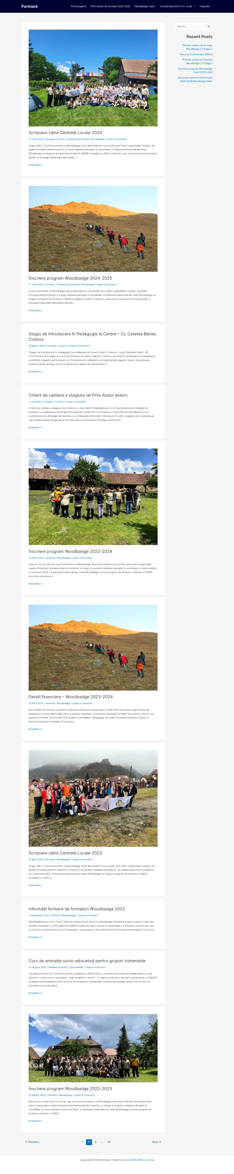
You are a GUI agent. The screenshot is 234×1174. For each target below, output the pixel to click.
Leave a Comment (116, 139)
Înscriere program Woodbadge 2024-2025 (70, 278)
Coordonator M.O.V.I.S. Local (176, 6)
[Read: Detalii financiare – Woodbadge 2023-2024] (93, 647)
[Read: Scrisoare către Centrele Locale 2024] (93, 77)
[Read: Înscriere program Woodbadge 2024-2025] (93, 228)
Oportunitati (76, 967)
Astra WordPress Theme (140, 1159)
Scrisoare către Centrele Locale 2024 (65, 132)
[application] (193, 6)
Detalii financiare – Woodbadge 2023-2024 (71, 696)
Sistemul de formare (78, 139)
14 (108, 1141)
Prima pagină (78, 6)
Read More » (36, 164)
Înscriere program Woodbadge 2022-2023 (70, 1088)
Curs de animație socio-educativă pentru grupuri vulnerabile (87, 960)
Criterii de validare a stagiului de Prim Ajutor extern (78, 395)
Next (156, 1141)
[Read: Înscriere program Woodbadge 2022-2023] (93, 1047)
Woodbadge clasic (145, 6)
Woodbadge (97, 139)
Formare (29, 6)
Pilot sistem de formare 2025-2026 (110, 6)
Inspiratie (205, 6)
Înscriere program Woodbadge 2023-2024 (70, 551)
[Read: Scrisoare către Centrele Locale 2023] (93, 798)
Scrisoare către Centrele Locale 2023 (65, 852)
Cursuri (61, 139)
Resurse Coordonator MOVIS (196, 54)
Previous (32, 1141)
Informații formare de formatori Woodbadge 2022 (77, 908)
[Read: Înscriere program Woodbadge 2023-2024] (93, 496)
